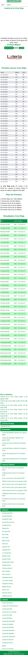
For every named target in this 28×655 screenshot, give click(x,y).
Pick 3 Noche (6, 574)
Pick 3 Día (5, 537)
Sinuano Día (6, 547)
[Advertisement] (14, 23)
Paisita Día (5, 528)
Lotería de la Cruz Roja (9, 612)
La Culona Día (6, 553)
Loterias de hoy (5, 426)
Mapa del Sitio (8, 654)
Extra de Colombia (7, 649)
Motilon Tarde (6, 556)
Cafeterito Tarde (7, 519)
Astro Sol (5, 543)
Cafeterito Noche (7, 577)
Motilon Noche (6, 586)
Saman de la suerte (8, 522)
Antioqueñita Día (7, 513)
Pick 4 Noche (6, 571)
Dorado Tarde (6, 559)
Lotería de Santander (8, 636)
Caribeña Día (6, 550)
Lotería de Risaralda (8, 630)
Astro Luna (5, 589)
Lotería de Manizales (8, 621)
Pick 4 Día (5, 534)
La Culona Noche (7, 580)
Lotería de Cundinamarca (10, 606)
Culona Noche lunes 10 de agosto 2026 (14, 490)
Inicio (2, 4)
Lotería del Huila (7, 609)
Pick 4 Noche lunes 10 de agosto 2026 (14, 487)
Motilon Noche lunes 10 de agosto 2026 (14, 481)
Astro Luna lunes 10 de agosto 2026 (13, 478)
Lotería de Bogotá (7, 624)
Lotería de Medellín (8, 633)
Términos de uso (19, 654)
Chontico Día (6, 531)
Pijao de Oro (6, 540)
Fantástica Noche (7, 583)
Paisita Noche (6, 565)
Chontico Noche (7, 568)
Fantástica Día (6, 525)
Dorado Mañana (7, 516)
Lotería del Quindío (8, 627)
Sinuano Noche (7, 593)
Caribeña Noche (7, 596)
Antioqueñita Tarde (8, 562)
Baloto (9, 4)
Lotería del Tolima (7, 603)
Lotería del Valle (7, 615)
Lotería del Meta (7, 618)
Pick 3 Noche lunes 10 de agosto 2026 (14, 484)
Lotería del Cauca (7, 642)
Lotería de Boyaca (7, 639)
